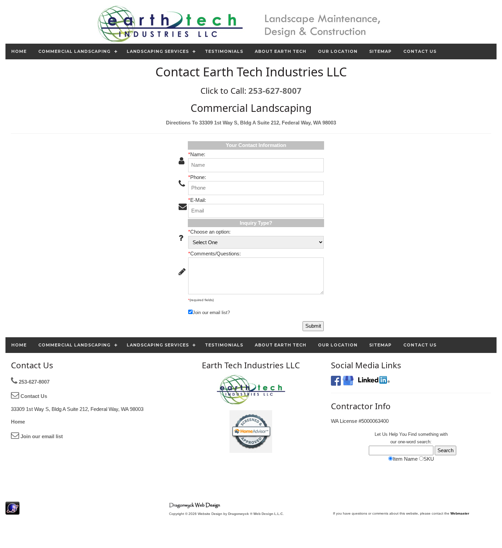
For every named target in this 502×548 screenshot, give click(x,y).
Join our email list (41, 436)
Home (18, 422)
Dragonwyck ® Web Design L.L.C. (256, 514)
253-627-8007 (275, 90)
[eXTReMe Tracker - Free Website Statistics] (12, 511)
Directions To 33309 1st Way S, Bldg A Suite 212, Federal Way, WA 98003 (251, 122)
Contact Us (33, 396)
